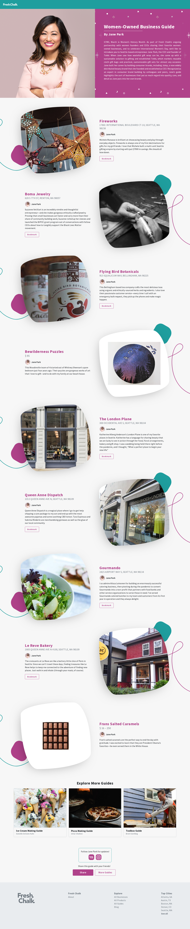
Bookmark (106, 158)
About (71, 897)
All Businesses (121, 897)
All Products (120, 900)
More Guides (105, 872)
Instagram (98, 857)
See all (164, 913)
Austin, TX (166, 900)
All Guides (119, 903)
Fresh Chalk (91, 857)
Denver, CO (166, 907)
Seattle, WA (166, 910)
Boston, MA (166, 903)
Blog (116, 907)
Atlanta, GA (166, 897)
